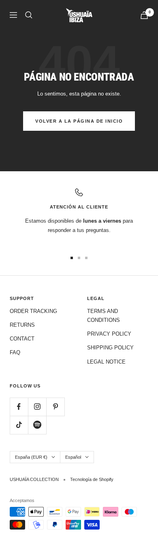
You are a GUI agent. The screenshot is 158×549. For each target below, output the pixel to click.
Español (73, 457)
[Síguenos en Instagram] (37, 407)
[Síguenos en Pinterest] (55, 407)
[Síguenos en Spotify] (37, 425)
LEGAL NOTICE (106, 362)
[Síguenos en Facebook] (19, 407)
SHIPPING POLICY (110, 348)
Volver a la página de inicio (79, 121)
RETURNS (22, 325)
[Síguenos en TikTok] (19, 425)
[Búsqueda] (28, 15)
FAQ (15, 352)
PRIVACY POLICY (109, 334)
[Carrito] (144, 15)
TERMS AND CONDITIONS (103, 315)
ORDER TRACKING (33, 311)
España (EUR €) (31, 457)
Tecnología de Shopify (91, 479)
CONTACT (22, 339)
